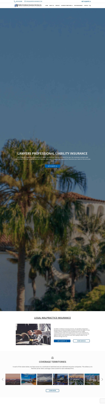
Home (46, 5)
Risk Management (78, 5)
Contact (86, 5)
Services (57, 5)
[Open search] (90, 5)
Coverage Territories (66, 5)
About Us (51, 5)
